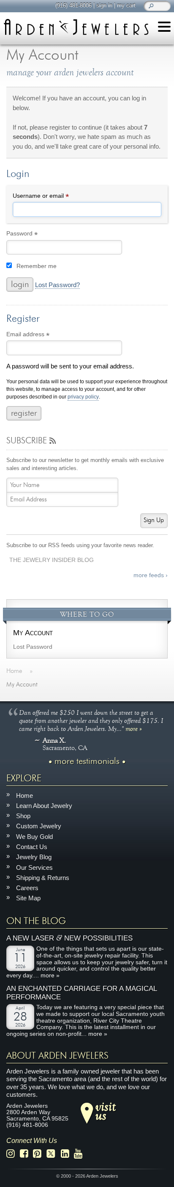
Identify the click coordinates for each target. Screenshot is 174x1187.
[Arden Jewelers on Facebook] (26, 1154)
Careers (27, 888)
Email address (40, 335)
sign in (104, 5)
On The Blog (36, 921)
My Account (33, 632)
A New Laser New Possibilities (69, 939)
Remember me (36, 266)
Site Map (28, 898)
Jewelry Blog (34, 857)
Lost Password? (57, 285)
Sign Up (154, 520)
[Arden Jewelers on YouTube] (80, 1154)
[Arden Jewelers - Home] (76, 27)
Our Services (34, 867)
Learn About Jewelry (44, 805)
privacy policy (83, 397)
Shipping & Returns (42, 877)
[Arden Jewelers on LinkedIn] (67, 1154)
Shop (23, 816)
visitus (105, 1111)
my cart (126, 5)
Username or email (53, 197)
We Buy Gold (34, 836)
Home (24, 795)
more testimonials (87, 762)
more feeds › (150, 575)
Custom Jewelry (38, 826)
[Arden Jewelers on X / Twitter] (53, 1154)
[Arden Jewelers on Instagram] (12, 1154)
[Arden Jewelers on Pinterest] (39, 1154)
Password (34, 235)
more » (133, 729)
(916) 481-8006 (73, 5)
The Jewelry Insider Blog (51, 560)
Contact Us (31, 846)
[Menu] (164, 28)
